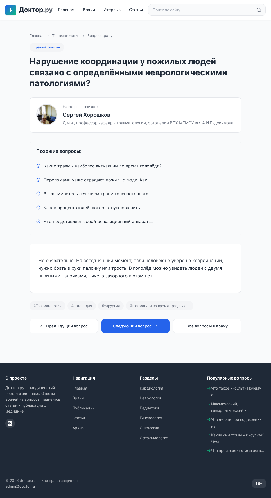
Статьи (136, 9)
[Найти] (259, 10)
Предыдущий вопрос (67, 325)
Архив (78, 428)
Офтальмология (154, 438)
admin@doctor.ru (20, 486)
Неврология (150, 398)
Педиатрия (149, 408)
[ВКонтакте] (10, 423)
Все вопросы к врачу (207, 325)
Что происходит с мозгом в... (237, 450)
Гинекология (151, 417)
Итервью (112, 9)
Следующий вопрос (132, 325)
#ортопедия (81, 306)
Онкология (149, 428)
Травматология (66, 35)
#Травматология (47, 306)
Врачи (89, 9)
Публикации (83, 408)
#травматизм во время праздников (159, 306)
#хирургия (111, 306)
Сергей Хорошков (86, 115)
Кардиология (151, 388)
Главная (66, 9)
